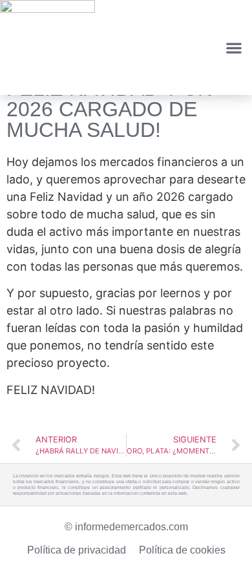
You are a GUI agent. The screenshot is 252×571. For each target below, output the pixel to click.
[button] (233, 47)
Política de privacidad (76, 550)
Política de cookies (182, 550)
